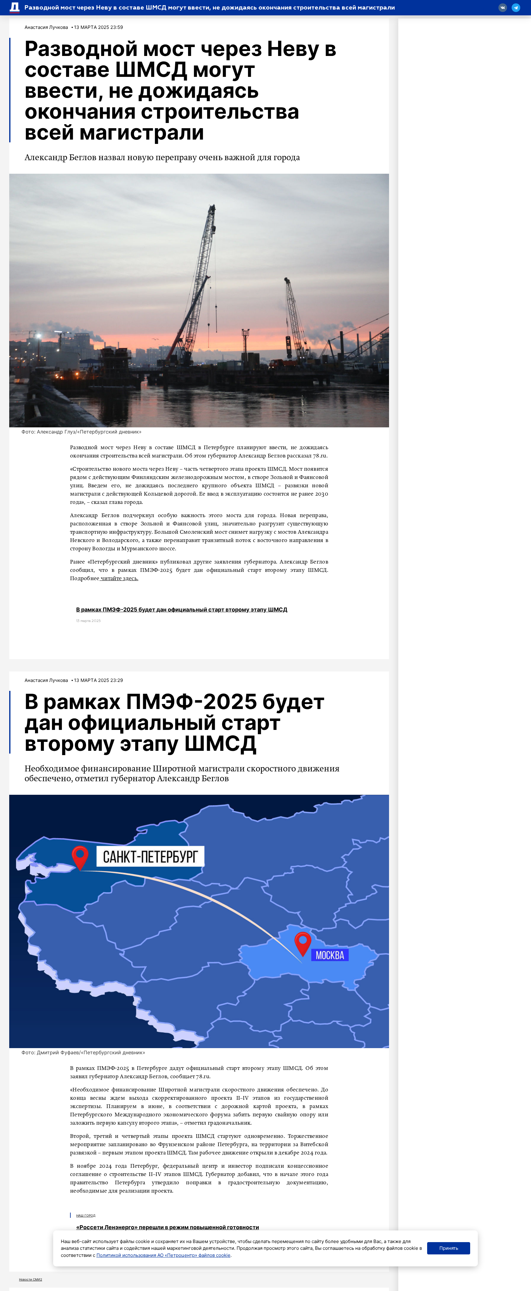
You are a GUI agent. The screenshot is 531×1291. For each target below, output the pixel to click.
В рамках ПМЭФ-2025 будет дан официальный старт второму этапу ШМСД (181, 609)
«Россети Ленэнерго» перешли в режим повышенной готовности (167, 1227)
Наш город (86, 1215)
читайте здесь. (119, 578)
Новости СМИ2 (30, 1279)
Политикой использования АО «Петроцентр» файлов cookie (163, 1255)
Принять (448, 1248)
